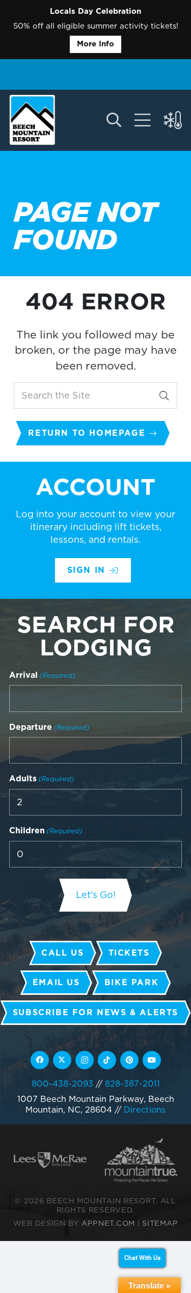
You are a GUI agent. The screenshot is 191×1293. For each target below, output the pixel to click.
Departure (49, 727)
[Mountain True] (141, 1160)
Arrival (42, 675)
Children (46, 830)
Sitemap (160, 1223)
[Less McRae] (50, 1160)
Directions (145, 1109)
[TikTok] (107, 1060)
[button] (113, 120)
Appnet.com (108, 1223)
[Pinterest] (129, 1060)
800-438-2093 (62, 1083)
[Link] (142, 120)
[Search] (164, 395)
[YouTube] (152, 1060)
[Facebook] (40, 1060)
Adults (41, 778)
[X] (62, 1060)
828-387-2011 (132, 1083)
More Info (95, 43)
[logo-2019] (32, 119)
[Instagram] (84, 1060)
